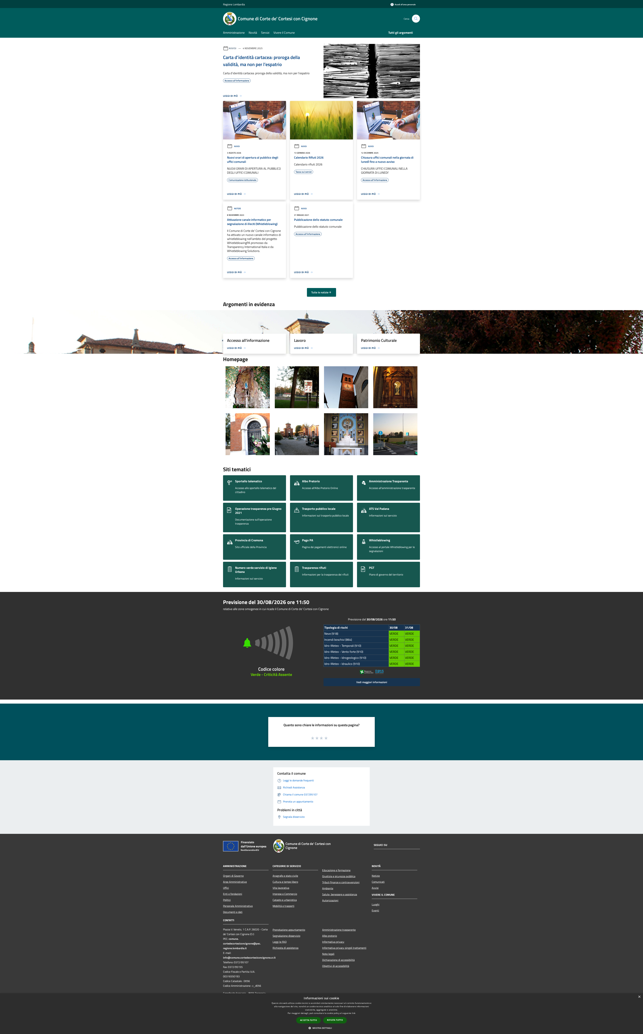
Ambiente (327, 888)
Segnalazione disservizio (286, 936)
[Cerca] (416, 19)
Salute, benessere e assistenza (339, 894)
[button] (321, 1028)
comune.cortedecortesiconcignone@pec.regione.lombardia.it (242, 943)
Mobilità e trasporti (283, 906)
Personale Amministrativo (238, 906)
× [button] (639, 997)
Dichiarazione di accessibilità (338, 960)
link (353, 1013)
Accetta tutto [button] (308, 1020)
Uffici (226, 888)
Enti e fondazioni (232, 894)
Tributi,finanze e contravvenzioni (341, 882)
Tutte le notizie (319, 292)
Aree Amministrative (235, 882)
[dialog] (321, 1013)
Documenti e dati (232, 912)
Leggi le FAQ (280, 942)
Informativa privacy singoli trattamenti (344, 948)
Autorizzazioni (330, 900)
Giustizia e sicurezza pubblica (338, 876)
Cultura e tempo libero (285, 882)
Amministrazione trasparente (339, 930)
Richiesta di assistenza (285, 948)
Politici (227, 900)
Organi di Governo (233, 876)
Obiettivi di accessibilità (335, 966)
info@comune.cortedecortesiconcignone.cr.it (249, 958)
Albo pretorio (329, 936)
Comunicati (378, 882)
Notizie (237, 208)
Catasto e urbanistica (285, 900)
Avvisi (232, 48)
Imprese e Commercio (285, 894)
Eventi (375, 910)
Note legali (328, 954)
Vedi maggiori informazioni (371, 682)
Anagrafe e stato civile (285, 876)
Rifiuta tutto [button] (335, 1020)
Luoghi (375, 904)
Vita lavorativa (281, 888)
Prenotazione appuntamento (289, 930)
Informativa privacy (333, 942)
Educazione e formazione (336, 870)
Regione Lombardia (234, 4)
